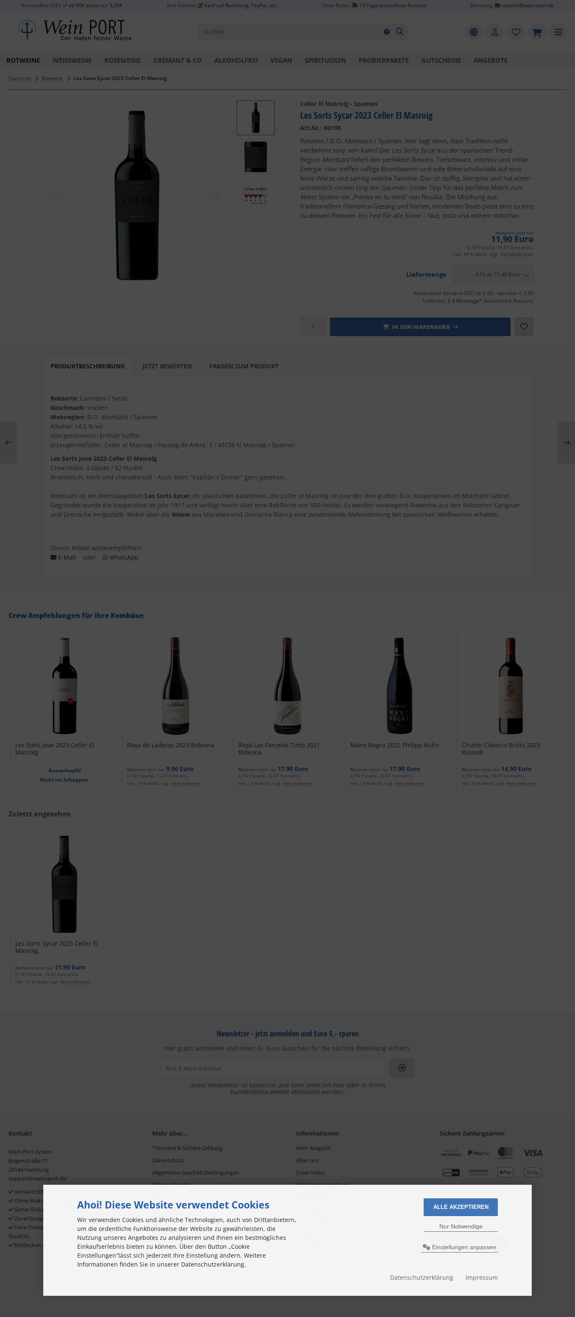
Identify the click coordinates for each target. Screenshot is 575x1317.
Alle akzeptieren (460, 1207)
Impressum (482, 1277)
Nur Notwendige (461, 1226)
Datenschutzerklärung (421, 1277)
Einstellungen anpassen (463, 1247)
